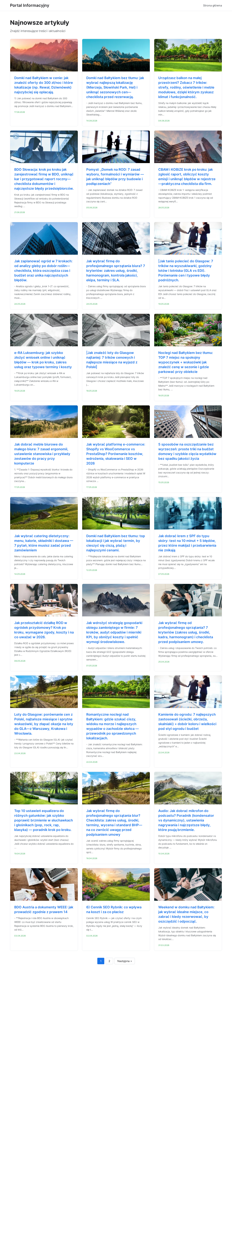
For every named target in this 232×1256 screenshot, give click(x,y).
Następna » (124, 961)
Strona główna (212, 5)
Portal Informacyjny (29, 5)
